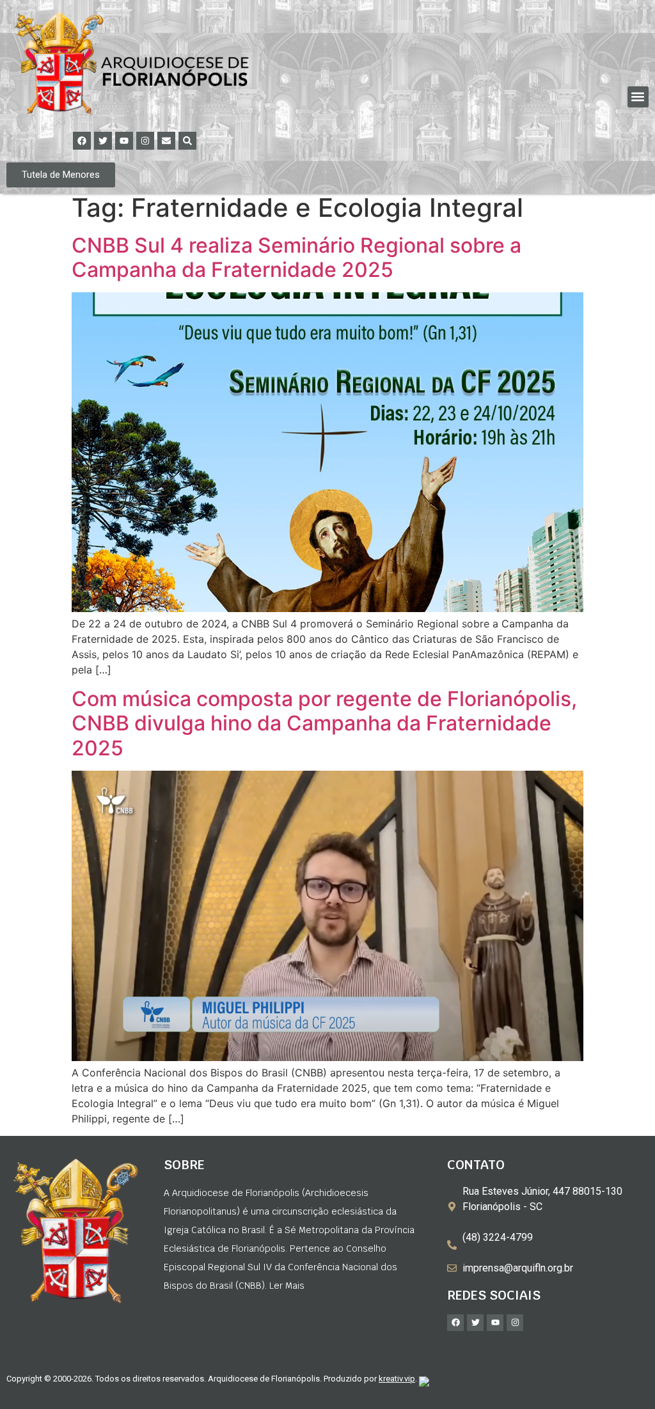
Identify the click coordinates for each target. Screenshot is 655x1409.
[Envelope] (166, 141)
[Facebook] (82, 141)
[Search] (187, 141)
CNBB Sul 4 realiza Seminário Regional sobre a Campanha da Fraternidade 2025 (296, 257)
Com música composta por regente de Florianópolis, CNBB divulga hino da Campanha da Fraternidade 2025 (324, 723)
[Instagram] (145, 141)
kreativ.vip (397, 1378)
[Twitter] (103, 141)
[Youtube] (124, 141)
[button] (638, 96)
